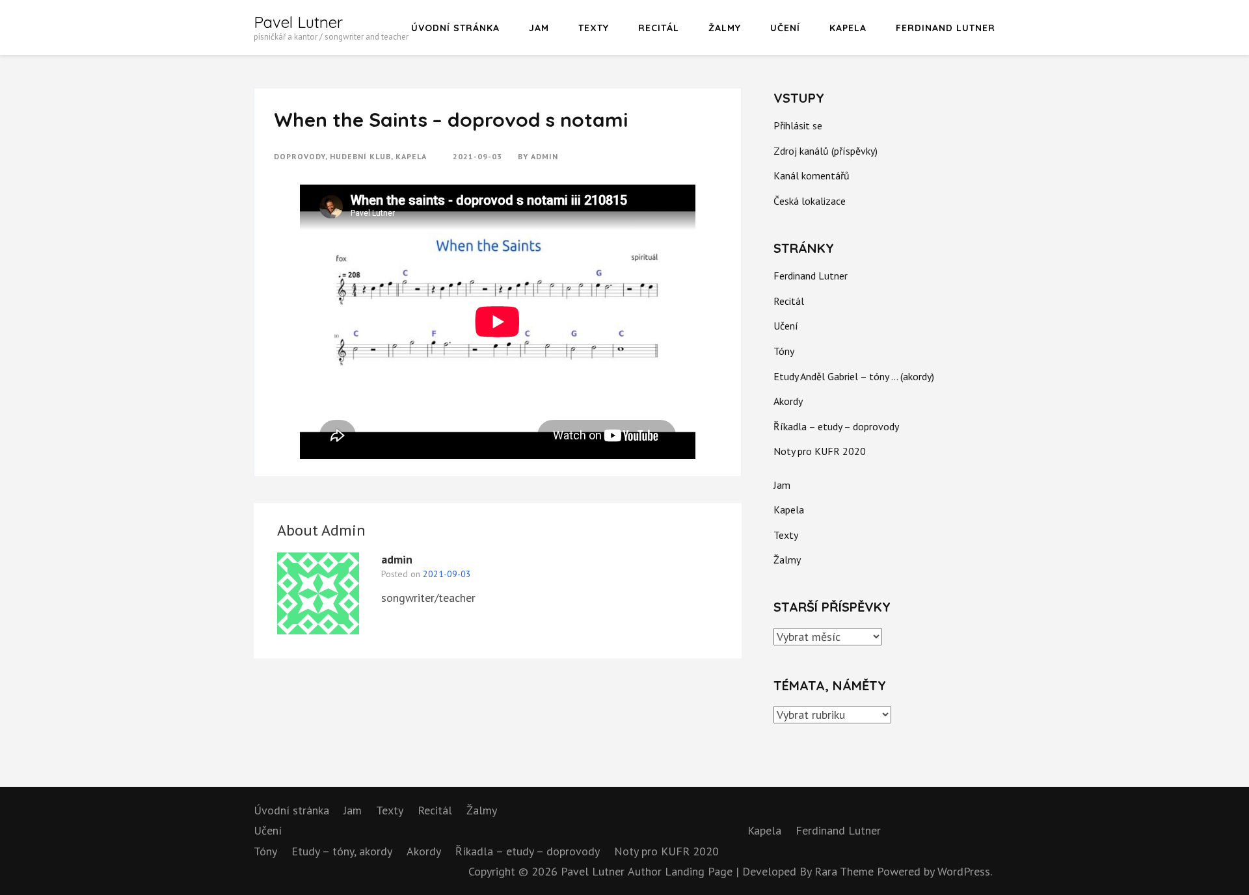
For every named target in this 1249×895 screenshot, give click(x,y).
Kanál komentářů (811, 175)
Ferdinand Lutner (945, 28)
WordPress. (964, 871)
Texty (593, 28)
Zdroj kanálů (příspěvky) (825, 150)
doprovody (299, 156)
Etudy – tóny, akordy (341, 851)
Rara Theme (845, 871)
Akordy (788, 401)
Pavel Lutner (298, 22)
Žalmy (724, 28)
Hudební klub (360, 156)
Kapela (847, 28)
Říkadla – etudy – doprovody (836, 426)
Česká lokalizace (809, 200)
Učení (785, 28)
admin (544, 156)
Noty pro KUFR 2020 (819, 451)
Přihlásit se (797, 125)
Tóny (783, 350)
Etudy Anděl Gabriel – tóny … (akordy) (853, 376)
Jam (539, 28)
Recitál (658, 28)
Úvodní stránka (455, 28)
